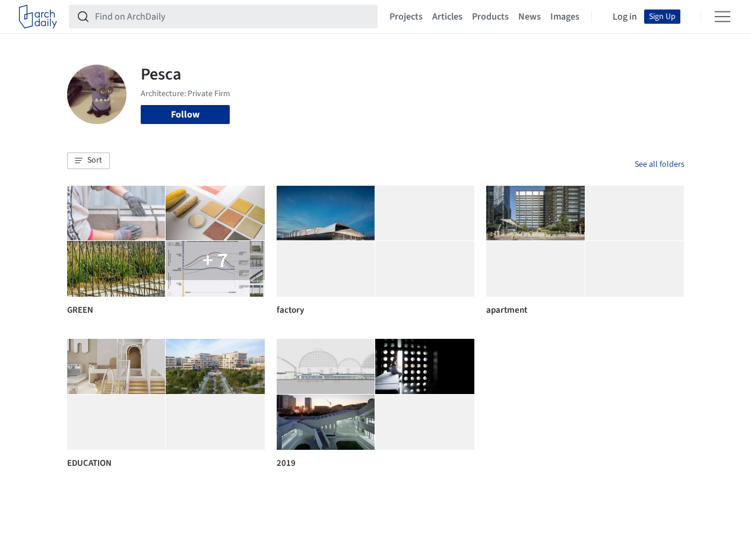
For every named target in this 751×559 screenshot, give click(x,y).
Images (564, 16)
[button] (88, 161)
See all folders (660, 164)
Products (490, 16)
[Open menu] (722, 16)
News (529, 16)
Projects (406, 16)
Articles (447, 16)
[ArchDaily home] (38, 16)
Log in (625, 16)
